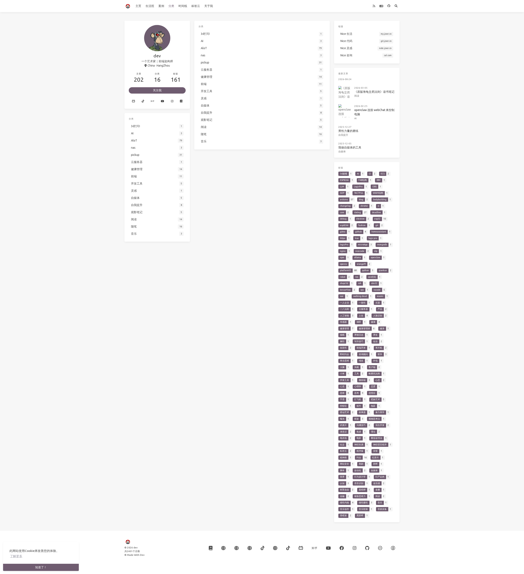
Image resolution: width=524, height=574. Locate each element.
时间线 (182, 6)
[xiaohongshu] (181, 101)
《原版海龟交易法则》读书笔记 (374, 91)
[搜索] (396, 6)
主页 (138, 6)
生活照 (150, 6)
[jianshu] (236, 548)
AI (355, 118)
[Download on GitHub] (367, 548)
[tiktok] (288, 548)
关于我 (208, 6)
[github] (388, 6)
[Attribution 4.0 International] (393, 548)
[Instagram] (172, 101)
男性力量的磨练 (348, 130)
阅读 (356, 95)
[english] (381, 6)
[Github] (133, 101)
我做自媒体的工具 (349, 147)
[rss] (373, 6)
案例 (161, 6)
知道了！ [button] (41, 567)
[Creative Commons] (380, 548)
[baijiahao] (275, 548)
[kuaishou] (223, 548)
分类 (171, 6)
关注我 (157, 90)
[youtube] (162, 101)
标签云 (195, 6)
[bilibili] (300, 548)
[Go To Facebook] (341, 548)
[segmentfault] (249, 548)
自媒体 (342, 151)
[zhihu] (152, 101)
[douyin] (142, 101)
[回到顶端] (340, 566)
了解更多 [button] (16, 556)
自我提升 (343, 135)
